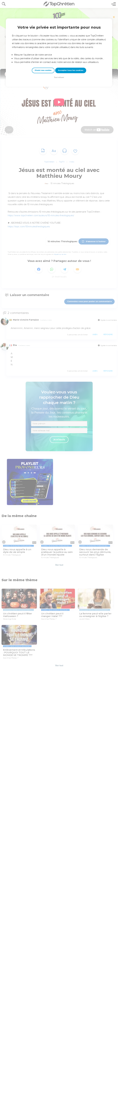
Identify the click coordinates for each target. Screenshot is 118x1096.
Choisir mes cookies (43, 70)
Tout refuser (59, 77)
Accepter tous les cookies (70, 70)
